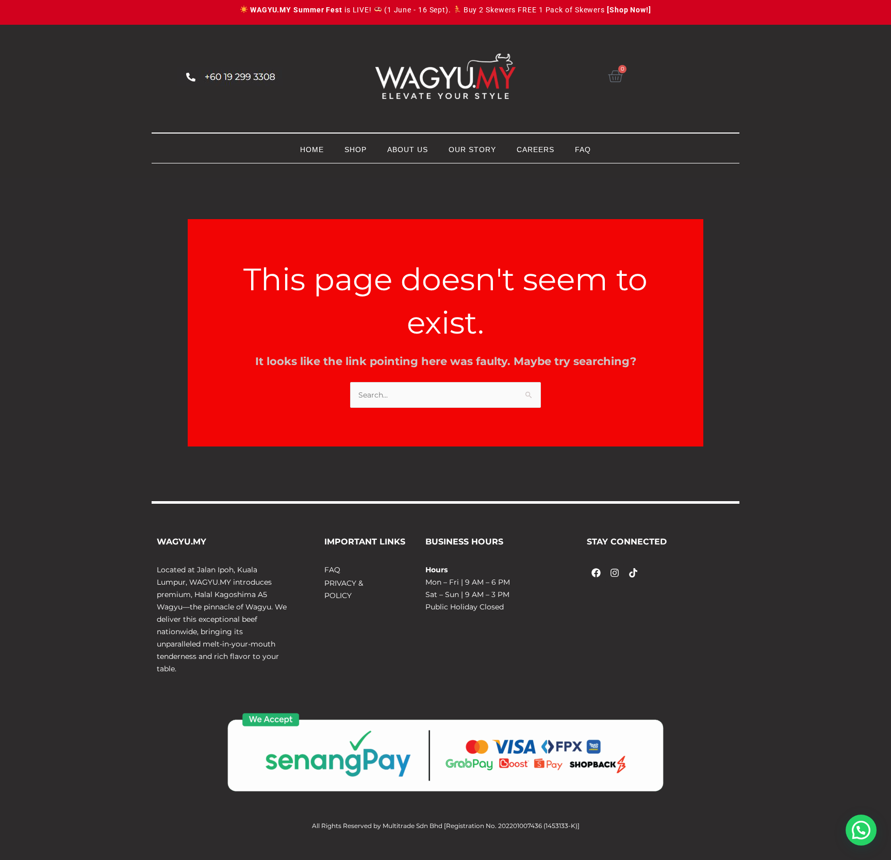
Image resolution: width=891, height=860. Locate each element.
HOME (312, 149)
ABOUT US (407, 149)
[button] (861, 830)
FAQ (583, 149)
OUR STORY (472, 149)
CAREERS (535, 149)
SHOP (355, 149)
